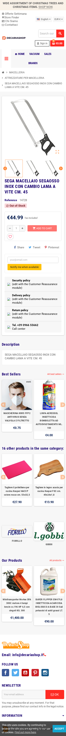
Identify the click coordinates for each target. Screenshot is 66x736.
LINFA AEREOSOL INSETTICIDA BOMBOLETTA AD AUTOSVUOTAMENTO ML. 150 (49, 420)
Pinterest (53, 247)
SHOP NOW (45, 7)
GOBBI (49, 544)
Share (20, 247)
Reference (11, 200)
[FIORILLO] (17, 531)
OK (56, 694)
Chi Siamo (11, 21)
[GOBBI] (49, 531)
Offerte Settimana (14, 13)
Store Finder (10, 17)
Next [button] (62, 404)
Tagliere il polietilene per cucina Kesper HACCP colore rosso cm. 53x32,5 (17, 491)
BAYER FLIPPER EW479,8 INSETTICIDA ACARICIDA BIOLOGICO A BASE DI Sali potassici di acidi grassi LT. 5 (49, 607)
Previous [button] (3, 404)
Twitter (15, 672)
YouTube (25, 672)
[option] (17, 409)
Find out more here (25, 732)
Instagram (45, 672)
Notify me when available (24, 267)
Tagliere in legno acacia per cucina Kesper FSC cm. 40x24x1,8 (49, 491)
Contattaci (11, 24)
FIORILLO (17, 541)
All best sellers (55, 374)
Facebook (5, 672)
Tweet (36, 247)
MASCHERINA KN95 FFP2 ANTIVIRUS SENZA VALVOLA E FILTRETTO (16, 417)
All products (57, 560)
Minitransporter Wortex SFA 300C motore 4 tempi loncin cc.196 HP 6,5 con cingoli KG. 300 (17, 605)
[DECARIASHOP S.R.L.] (14, 37)
